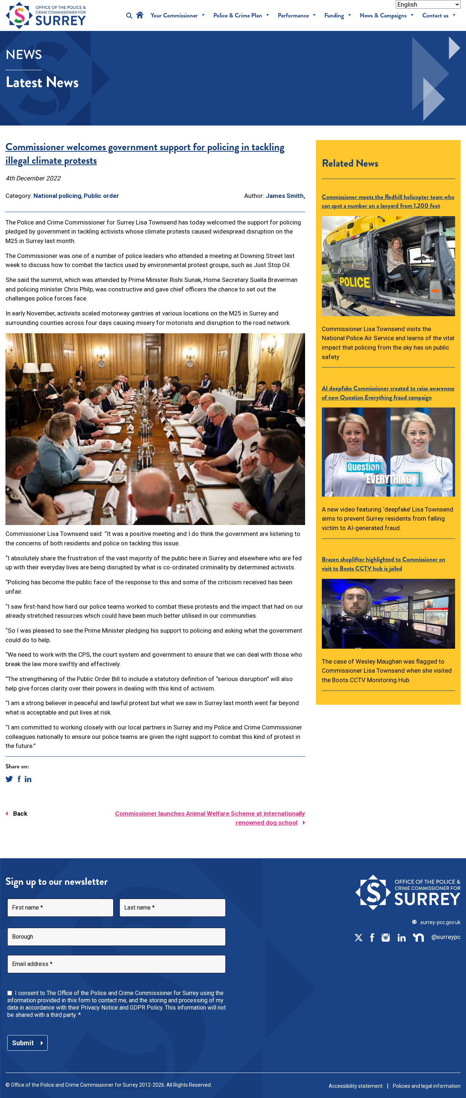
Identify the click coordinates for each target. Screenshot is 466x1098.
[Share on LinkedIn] (28, 778)
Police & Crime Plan (237, 15)
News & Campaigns (383, 15)
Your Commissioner (174, 15)
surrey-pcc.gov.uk (440, 922)
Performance (293, 15)
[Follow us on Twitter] (358, 937)
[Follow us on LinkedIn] (401, 937)
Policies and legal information (427, 1086)
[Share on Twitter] (9, 778)
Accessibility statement (356, 1086)
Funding (334, 15)
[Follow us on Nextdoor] (418, 937)
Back (20, 813)
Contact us (435, 15)
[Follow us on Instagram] (385, 937)
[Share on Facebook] (19, 778)
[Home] (140, 15)
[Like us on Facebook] (372, 937)
